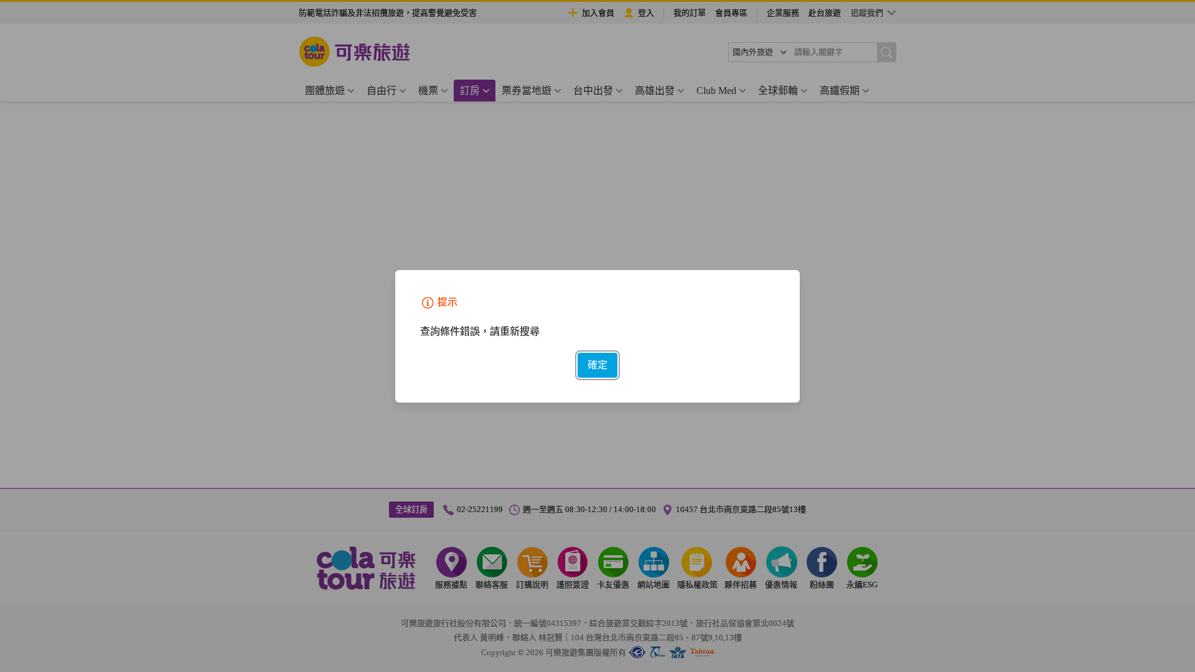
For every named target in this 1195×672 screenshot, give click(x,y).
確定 (597, 365)
